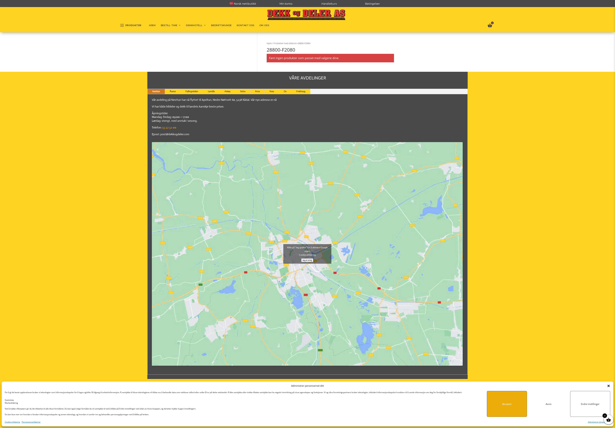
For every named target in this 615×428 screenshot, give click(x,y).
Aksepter (507, 404)
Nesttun (156, 91)
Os (285, 91)
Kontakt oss (245, 25)
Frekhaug (300, 91)
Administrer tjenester (597, 422)
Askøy (227, 91)
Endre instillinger (590, 404)
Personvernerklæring (31, 422)
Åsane (173, 91)
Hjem (152, 25)
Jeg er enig (307, 260)
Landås (211, 91)
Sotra (242, 91)
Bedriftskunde (221, 25)
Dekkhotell (194, 25)
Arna (257, 91)
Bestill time (169, 25)
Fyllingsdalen (191, 91)
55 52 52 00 (169, 127)
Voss (272, 91)
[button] (608, 385)
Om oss (264, 25)
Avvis (548, 404)
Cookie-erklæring (12, 422)
